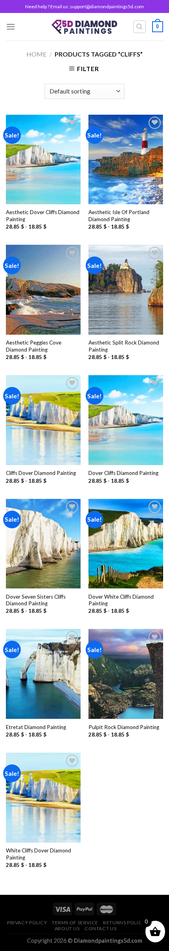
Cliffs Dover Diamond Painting (41, 473)
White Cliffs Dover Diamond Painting (38, 854)
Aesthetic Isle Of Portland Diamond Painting (118, 215)
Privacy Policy (27, 922)
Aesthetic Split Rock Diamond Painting (123, 346)
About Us (67, 928)
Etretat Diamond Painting (36, 727)
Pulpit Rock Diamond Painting (123, 727)
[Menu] (10, 26)
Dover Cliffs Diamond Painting (123, 473)
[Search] (139, 26)
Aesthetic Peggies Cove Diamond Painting (33, 346)
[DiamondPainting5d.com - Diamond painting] (84, 26)
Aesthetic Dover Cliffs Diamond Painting (42, 215)
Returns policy (124, 922)
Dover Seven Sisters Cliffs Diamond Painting (36, 600)
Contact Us (100, 928)
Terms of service (75, 922)
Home (36, 54)
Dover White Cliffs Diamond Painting (121, 600)
